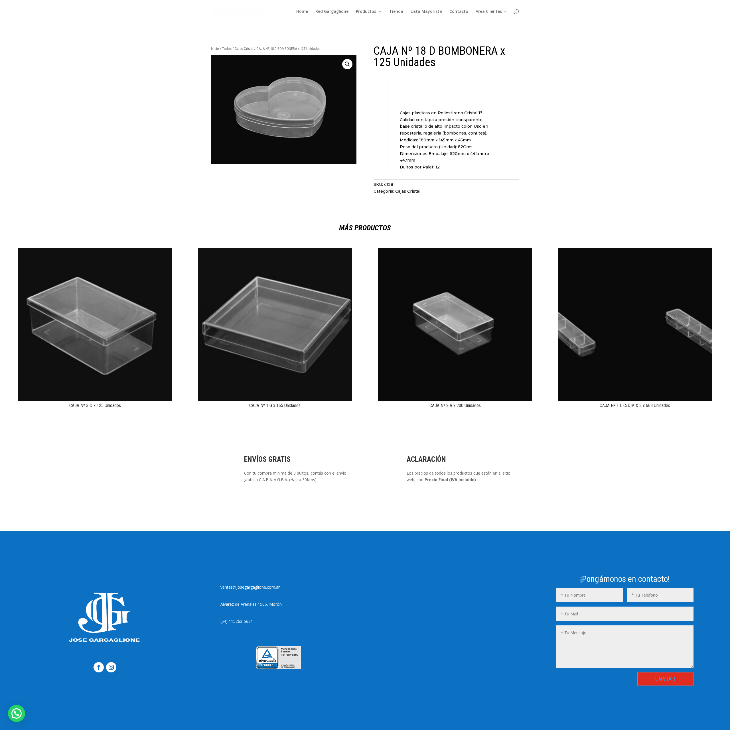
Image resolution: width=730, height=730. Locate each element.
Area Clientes (489, 11)
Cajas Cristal (244, 48)
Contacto (458, 11)
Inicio (215, 48)
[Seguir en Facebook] (99, 667)
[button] (347, 64)
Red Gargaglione (331, 11)
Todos (227, 48)
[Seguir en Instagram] (111, 667)
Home (302, 11)
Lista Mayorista (426, 11)
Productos (366, 11)
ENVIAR (665, 679)
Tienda (396, 11)
